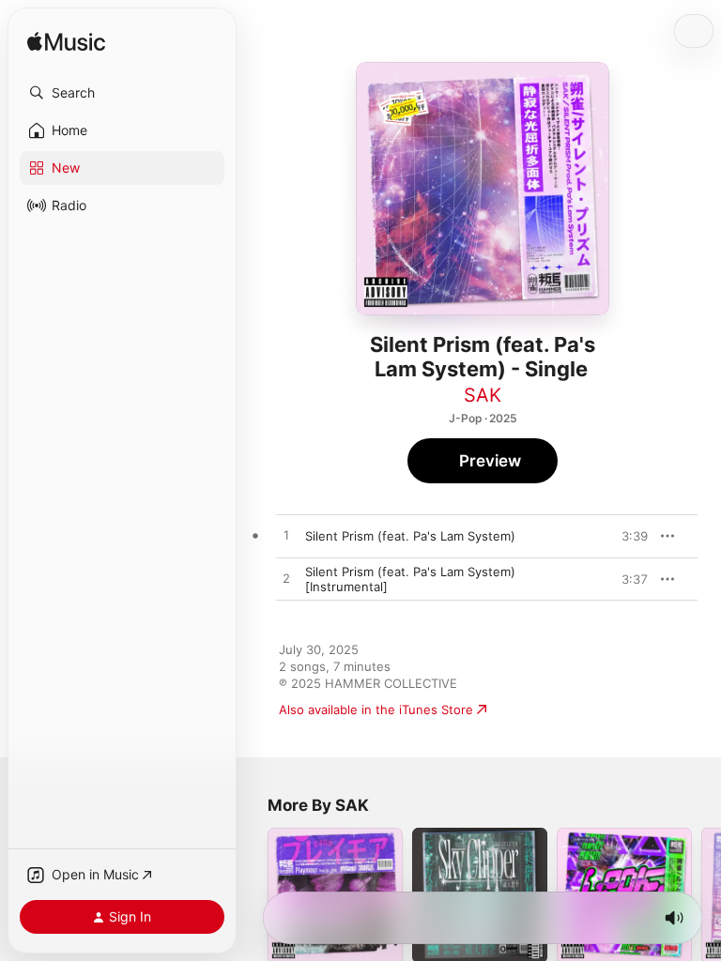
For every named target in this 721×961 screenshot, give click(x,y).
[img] (66, 42)
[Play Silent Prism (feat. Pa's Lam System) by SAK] (286, 535)
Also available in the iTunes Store (376, 709)
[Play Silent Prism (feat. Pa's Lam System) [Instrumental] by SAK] (286, 579)
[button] (122, 93)
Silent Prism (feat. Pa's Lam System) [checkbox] (410, 535)
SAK (482, 395)
